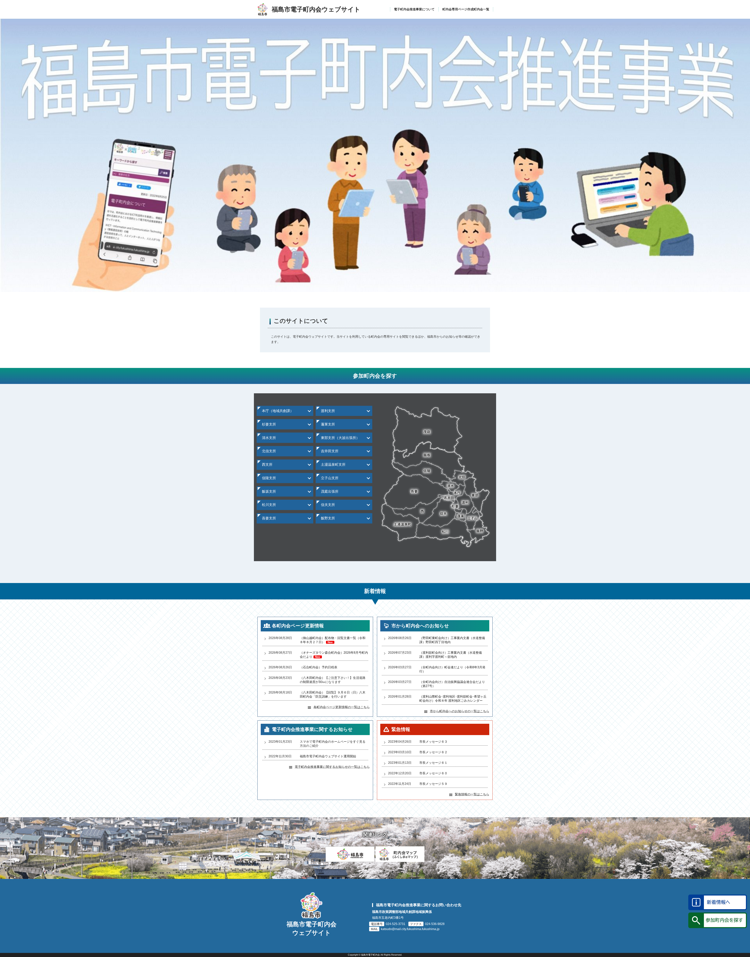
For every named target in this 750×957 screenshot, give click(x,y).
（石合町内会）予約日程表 (318, 667)
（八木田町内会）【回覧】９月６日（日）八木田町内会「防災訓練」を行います (332, 694)
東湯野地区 (268, 529)
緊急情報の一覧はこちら (472, 794)
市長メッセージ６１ (433, 762)
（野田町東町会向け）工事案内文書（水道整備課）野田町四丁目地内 (452, 640)
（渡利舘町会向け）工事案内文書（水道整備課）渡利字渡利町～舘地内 (450, 654)
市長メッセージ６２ (433, 752)
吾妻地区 (266, 527)
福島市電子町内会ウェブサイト (312, 928)
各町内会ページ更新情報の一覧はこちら (341, 707)
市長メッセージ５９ (433, 783)
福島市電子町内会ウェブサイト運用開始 (328, 756)
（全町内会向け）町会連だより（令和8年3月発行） (452, 669)
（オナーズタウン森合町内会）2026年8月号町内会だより (334, 654)
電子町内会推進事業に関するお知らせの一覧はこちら (332, 766)
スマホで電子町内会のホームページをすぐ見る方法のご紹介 (332, 743)
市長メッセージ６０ (433, 773)
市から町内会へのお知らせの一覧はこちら (459, 711)
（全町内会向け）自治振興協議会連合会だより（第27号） (452, 684)
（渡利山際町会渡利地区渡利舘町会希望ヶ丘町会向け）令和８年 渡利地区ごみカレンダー (453, 698)
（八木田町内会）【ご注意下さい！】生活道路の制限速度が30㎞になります (332, 680)
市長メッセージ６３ (433, 741)
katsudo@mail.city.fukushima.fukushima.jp (410, 929)
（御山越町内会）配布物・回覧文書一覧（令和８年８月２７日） (332, 640)
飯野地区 (325, 527)
